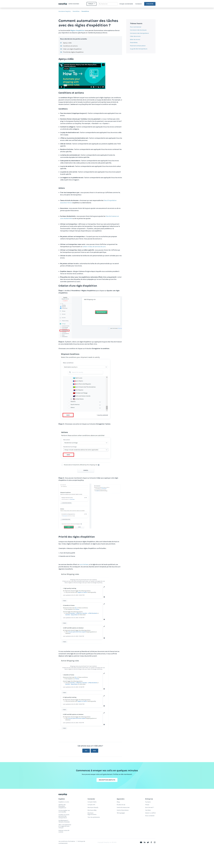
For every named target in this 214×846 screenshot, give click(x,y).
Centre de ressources (123, 807)
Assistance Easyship (65, 11)
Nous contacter (149, 815)
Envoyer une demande (126, 4)
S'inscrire (149, 4)
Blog (118, 802)
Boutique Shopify (93, 807)
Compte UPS (91, 804)
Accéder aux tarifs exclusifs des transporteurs (64, 816)
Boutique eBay (92, 810)
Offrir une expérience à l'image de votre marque (65, 826)
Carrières (148, 810)
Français (91, 3)
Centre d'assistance (122, 810)
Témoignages (121, 813)
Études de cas (121, 804)
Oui (86, 750)
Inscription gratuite (107, 780)
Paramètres (76, 11)
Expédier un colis (64, 802)
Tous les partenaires (94, 817)
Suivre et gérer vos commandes (64, 811)
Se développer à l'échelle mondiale (64, 821)
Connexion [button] (138, 4)
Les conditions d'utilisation (67, 841)
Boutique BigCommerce (92, 813)
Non (94, 750)
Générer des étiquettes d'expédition (62, 806)
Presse (147, 804)
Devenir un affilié (150, 813)
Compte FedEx (92, 802)
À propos (148, 802)
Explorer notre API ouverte (64, 831)
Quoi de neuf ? (149, 807)
